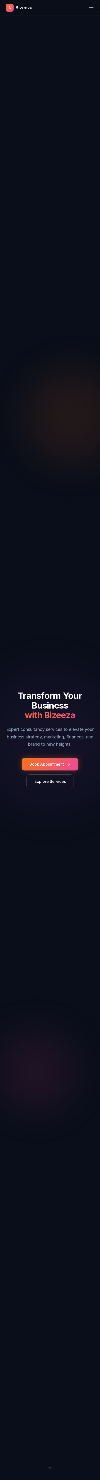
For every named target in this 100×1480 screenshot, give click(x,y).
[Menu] (91, 8)
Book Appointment (46, 764)
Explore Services (50, 781)
